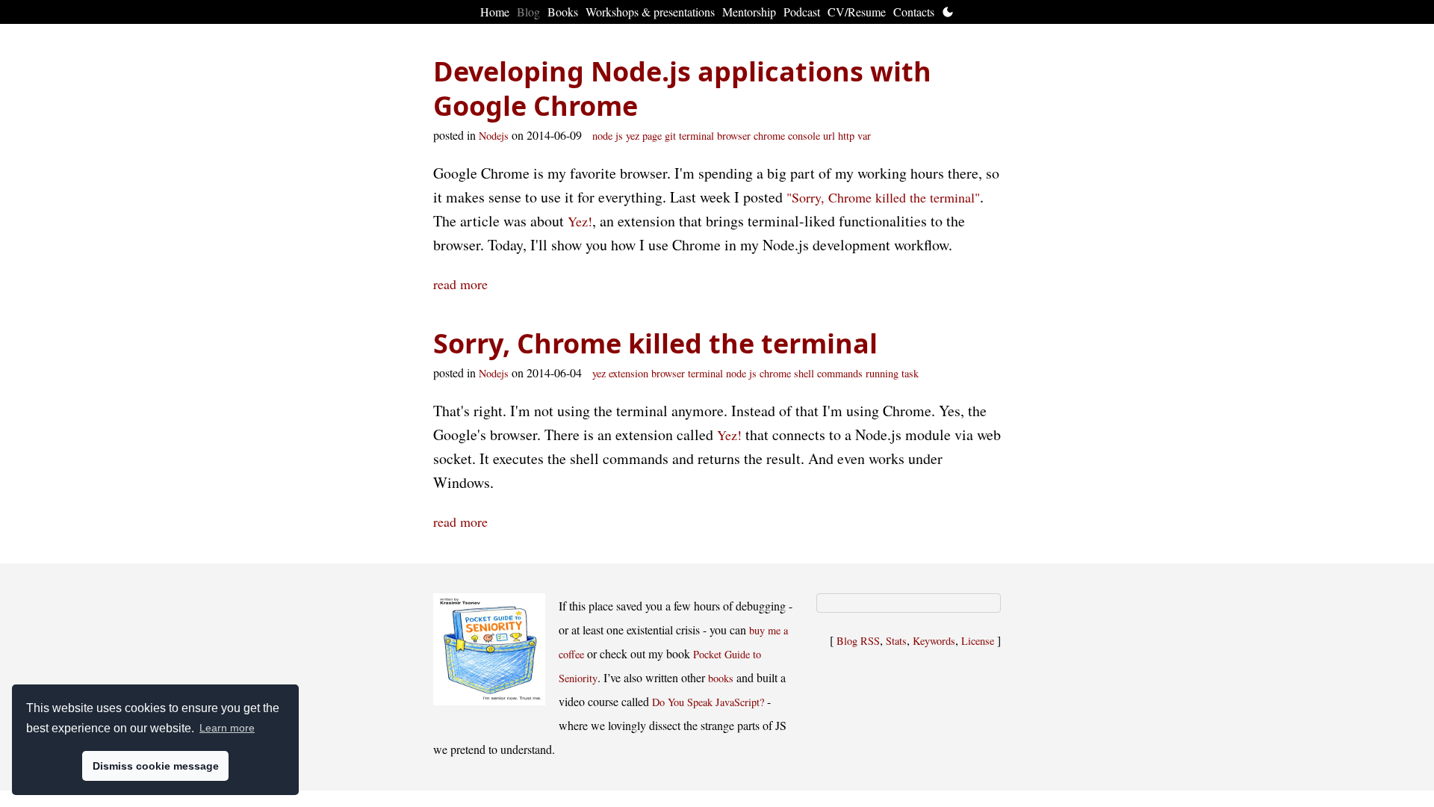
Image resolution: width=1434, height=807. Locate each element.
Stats (896, 641)
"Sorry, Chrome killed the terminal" (883, 197)
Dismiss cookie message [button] (156, 766)
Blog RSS (858, 641)
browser (734, 136)
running (882, 373)
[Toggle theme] (948, 12)
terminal (696, 136)
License (977, 641)
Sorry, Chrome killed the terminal (655, 343)
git (670, 136)
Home (494, 11)
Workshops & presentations (650, 11)
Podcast (801, 11)
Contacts (913, 11)
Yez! (580, 221)
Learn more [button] (227, 728)
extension (628, 373)
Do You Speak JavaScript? (708, 702)
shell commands (828, 373)
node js (607, 136)
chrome (769, 136)
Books (562, 11)
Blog (528, 11)
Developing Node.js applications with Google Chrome (682, 88)
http (846, 136)
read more (460, 284)
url (829, 136)
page (652, 136)
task (910, 373)
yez (632, 136)
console (804, 136)
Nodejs (494, 136)
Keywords (934, 641)
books (720, 678)
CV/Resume (857, 11)
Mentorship (749, 11)
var (864, 136)
